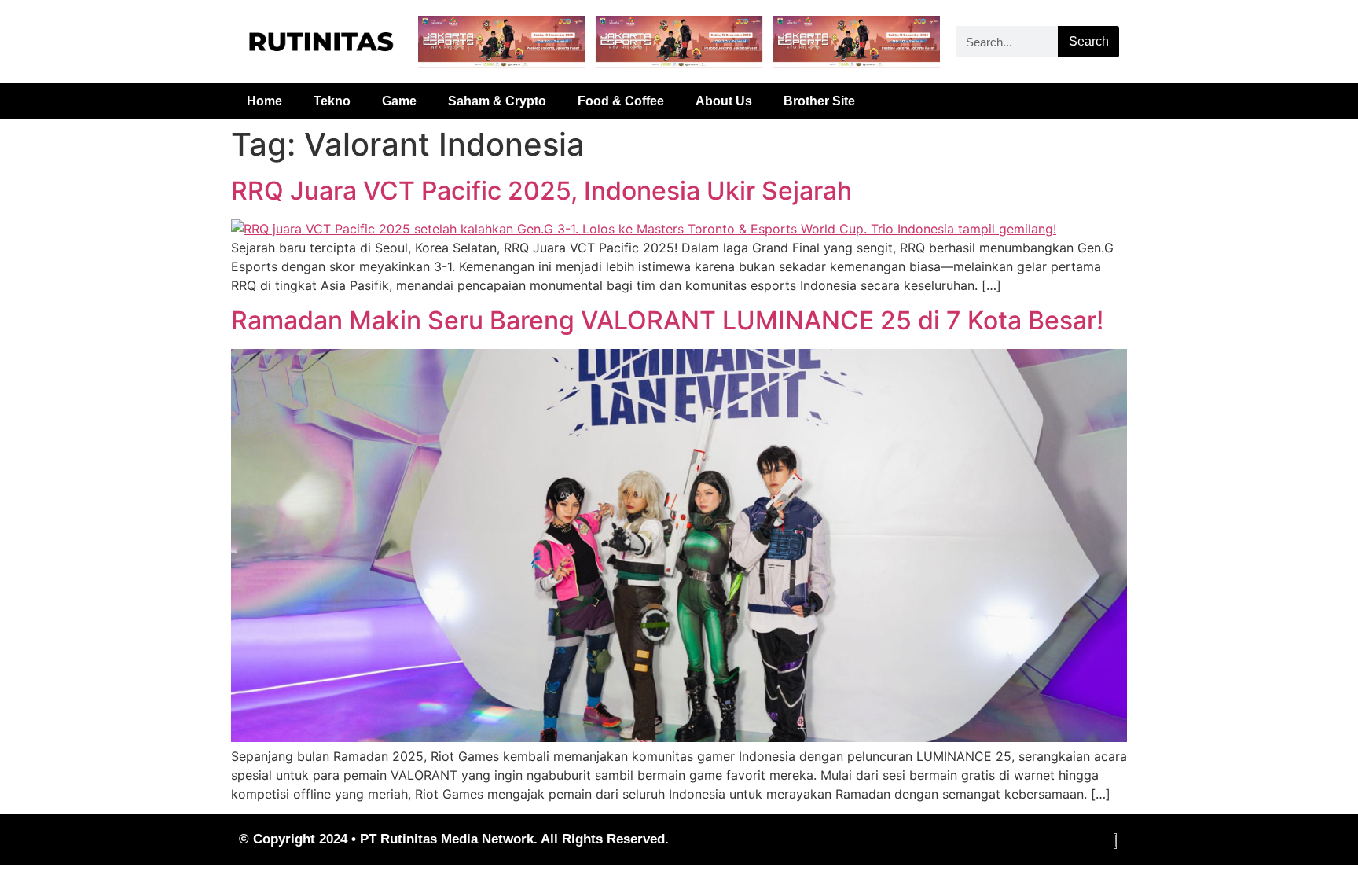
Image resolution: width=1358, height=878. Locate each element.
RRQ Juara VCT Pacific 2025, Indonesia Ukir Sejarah (541, 190)
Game (399, 101)
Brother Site (819, 101)
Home (264, 101)
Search (1089, 41)
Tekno (332, 101)
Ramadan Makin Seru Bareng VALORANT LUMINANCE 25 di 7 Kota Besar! (667, 320)
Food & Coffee (621, 101)
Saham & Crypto (497, 101)
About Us (724, 101)
